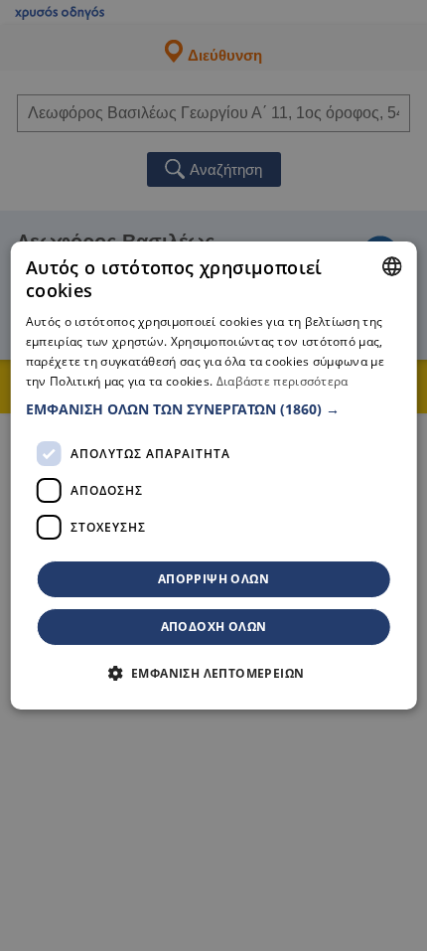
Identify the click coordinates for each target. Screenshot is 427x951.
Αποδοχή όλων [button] (214, 626)
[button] (214, 409)
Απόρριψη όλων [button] (213, 578)
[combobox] (391, 266)
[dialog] (214, 476)
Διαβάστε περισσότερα (282, 381)
